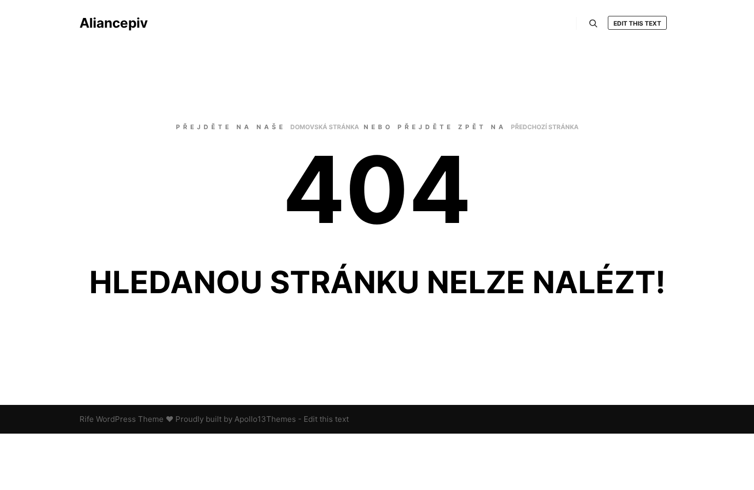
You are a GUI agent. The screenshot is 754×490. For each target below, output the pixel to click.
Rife (87, 419)
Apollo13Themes (265, 419)
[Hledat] (593, 23)
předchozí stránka (545, 127)
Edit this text (637, 23)
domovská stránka (324, 127)
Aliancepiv (114, 23)
